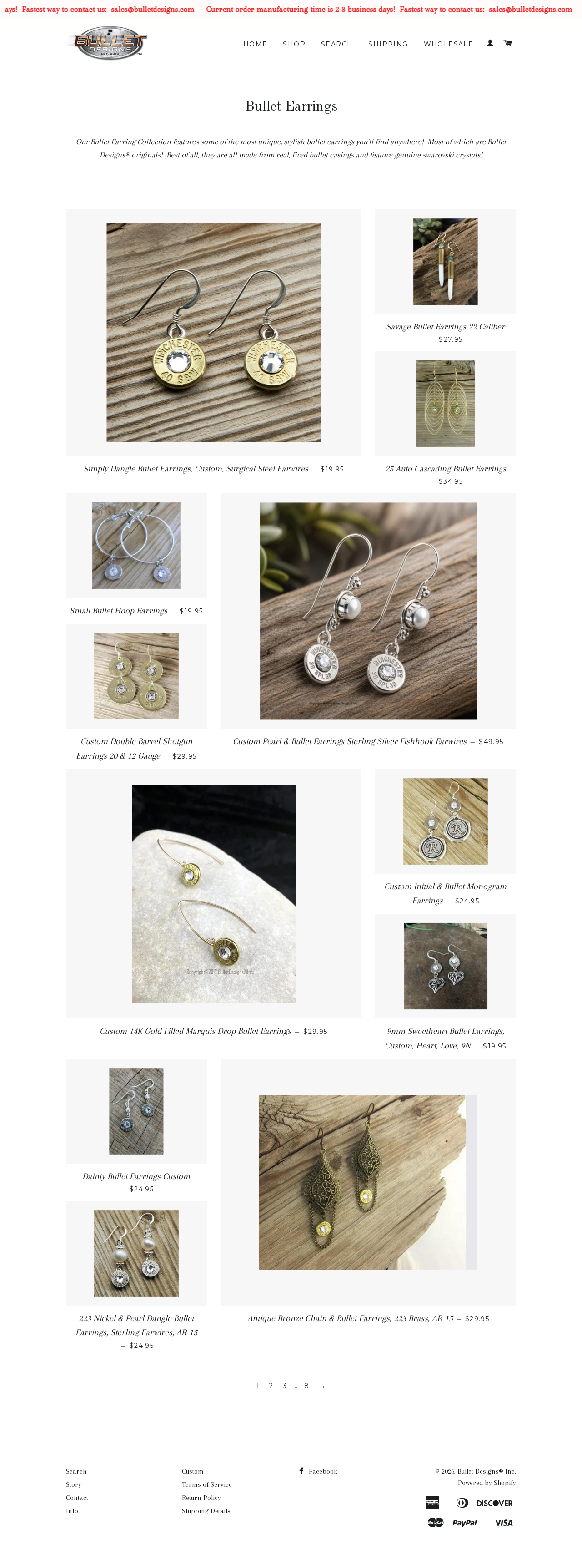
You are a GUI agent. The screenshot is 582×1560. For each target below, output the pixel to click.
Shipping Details (206, 1511)
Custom (193, 1471)
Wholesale (449, 44)
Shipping (388, 44)
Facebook (322, 1471)
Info (72, 1511)
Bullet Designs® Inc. (486, 1471)
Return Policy (201, 1498)
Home (255, 44)
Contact (77, 1498)
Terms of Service (207, 1484)
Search (337, 44)
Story (73, 1484)
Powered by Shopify (487, 1483)
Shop (294, 44)
